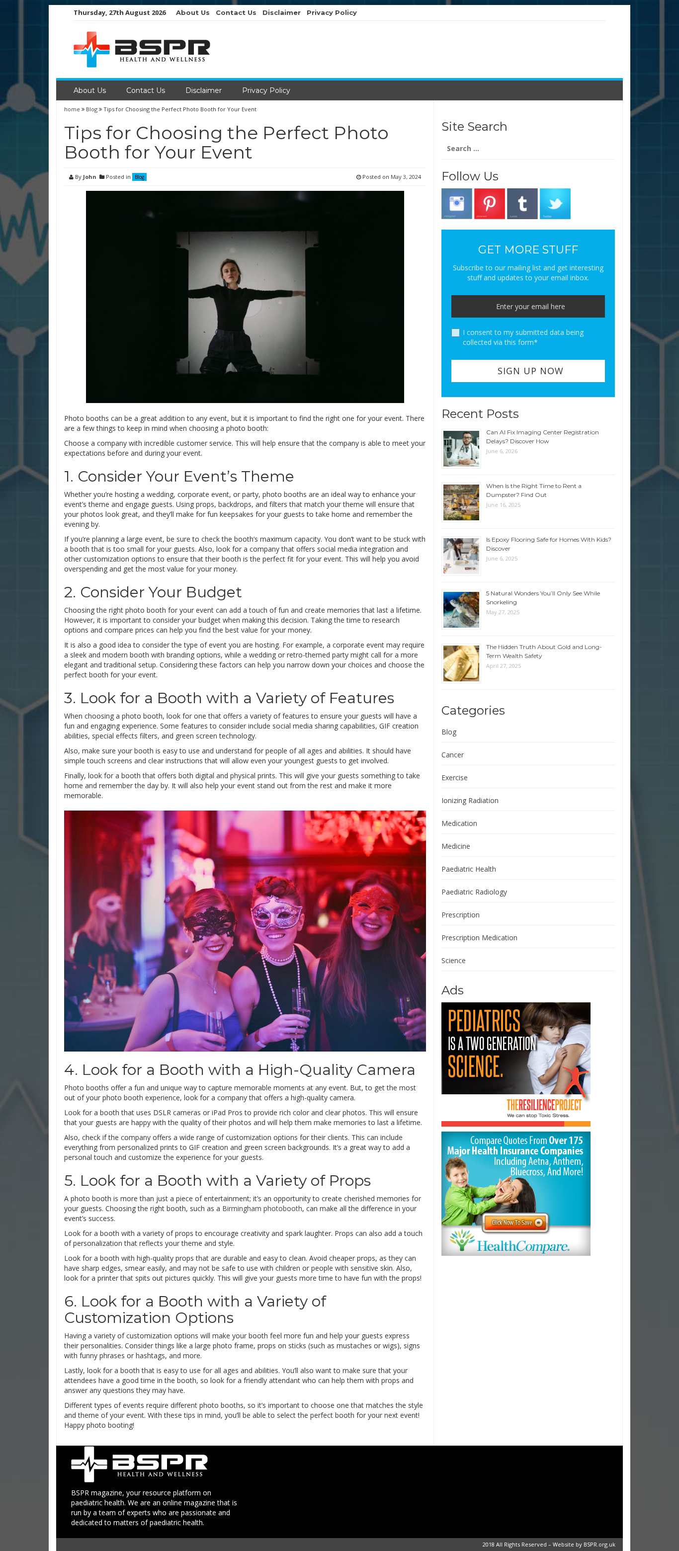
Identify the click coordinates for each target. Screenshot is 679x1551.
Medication (459, 823)
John (89, 176)
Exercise (454, 777)
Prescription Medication (479, 937)
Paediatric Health (468, 869)
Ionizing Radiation (470, 800)
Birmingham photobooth (262, 1208)
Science (453, 960)
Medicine (455, 846)
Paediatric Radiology (474, 892)
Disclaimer (281, 12)
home (73, 109)
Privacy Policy (332, 12)
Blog (91, 109)
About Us (193, 12)
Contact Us (236, 12)
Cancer (452, 754)
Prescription (460, 914)
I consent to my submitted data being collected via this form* (523, 337)
